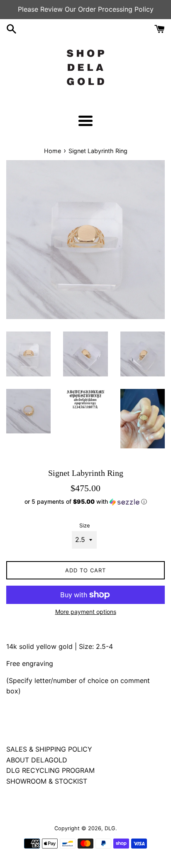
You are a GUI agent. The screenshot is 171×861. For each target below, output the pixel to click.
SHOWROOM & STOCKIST (46, 781)
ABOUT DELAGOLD (36, 760)
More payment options (85, 611)
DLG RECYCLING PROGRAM (50, 770)
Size (84, 525)
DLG (110, 828)
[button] (85, 502)
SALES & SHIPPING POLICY (49, 749)
